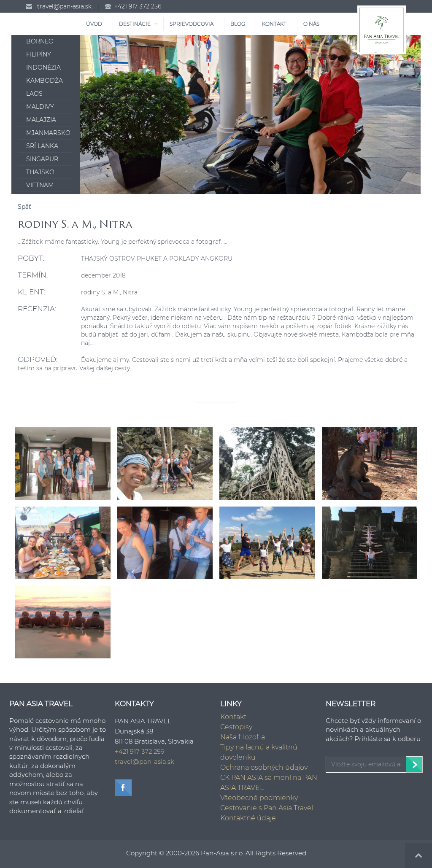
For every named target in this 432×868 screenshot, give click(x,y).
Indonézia (43, 67)
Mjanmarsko (48, 133)
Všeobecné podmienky (259, 798)
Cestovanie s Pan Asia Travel (266, 808)
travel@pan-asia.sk (64, 6)
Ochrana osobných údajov (264, 767)
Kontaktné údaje (248, 818)
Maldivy (40, 107)
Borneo (40, 41)
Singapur (42, 159)
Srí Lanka (42, 146)
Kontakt (233, 717)
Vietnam (40, 185)
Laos (34, 93)
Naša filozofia (242, 737)
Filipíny (38, 54)
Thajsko (40, 172)
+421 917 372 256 (137, 6)
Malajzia (41, 120)
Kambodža (44, 80)
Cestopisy (236, 727)
